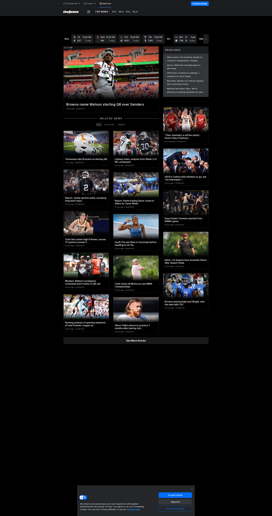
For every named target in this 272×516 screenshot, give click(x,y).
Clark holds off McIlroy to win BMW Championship (133, 285)
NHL (128, 11)
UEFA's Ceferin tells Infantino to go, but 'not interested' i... (185, 178)
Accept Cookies (175, 495)
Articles (109, 124)
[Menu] (88, 12)
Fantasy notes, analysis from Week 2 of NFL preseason (136, 160)
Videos (121, 124)
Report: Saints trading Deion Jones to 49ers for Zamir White (134, 202)
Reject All (175, 502)
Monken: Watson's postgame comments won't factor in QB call (82, 282)
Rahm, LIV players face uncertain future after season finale (186, 261)
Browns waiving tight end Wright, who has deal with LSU (185, 303)
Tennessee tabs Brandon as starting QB (86, 159)
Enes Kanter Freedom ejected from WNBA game (183, 220)
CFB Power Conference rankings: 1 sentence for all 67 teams (183, 74)
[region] (136, 500)
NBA (121, 11)
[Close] (192, 488)
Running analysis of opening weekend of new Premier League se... (85, 324)
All (99, 124)
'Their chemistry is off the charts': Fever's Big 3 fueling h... (182, 136)
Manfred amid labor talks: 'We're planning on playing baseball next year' (185, 90)
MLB (135, 11)
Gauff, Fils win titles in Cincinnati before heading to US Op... (136, 243)
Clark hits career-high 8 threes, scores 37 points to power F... (85, 241)
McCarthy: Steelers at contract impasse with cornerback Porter (185, 82)
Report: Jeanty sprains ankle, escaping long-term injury (85, 199)
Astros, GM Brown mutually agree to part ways (183, 67)
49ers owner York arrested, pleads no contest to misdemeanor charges (184, 59)
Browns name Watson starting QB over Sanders (105, 104)
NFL (114, 11)
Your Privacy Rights (175, 509)
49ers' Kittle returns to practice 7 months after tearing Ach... (132, 327)
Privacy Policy (133, 509)
